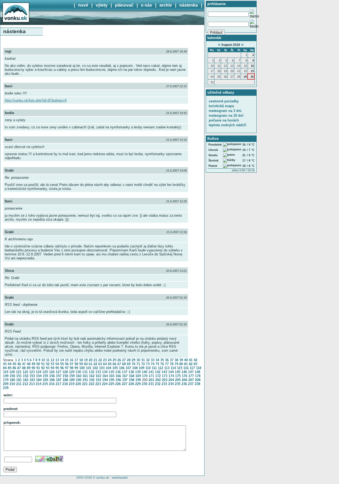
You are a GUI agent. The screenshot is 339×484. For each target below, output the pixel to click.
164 (105, 376)
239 (5, 388)
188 (65, 380)
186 (52, 380)
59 (81, 364)
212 (25, 384)
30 (138, 360)
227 (124, 384)
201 (151, 380)
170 (145, 376)
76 (162, 364)
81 (186, 364)
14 (62, 360)
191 (85, 380)
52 (48, 364)
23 (105, 360)
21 (95, 360)
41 (191, 360)
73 (148, 364)
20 (90, 360)
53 (52, 364)
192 (92, 380)
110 (148, 368)
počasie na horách (224, 120)
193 (98, 380)
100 (82, 368)
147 (191, 372)
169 (138, 376)
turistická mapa (221, 106)
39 (181, 360)
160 (78, 376)
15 (67, 360)
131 (85, 372)
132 (91, 372)
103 (102, 368)
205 (178, 380)
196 (118, 380)
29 (133, 360)
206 (184, 380)
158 (65, 376)
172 (158, 376)
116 (186, 368)
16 (71, 360)
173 (164, 376)
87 (19, 368)
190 (78, 380)
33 (152, 360)
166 (118, 376)
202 (158, 380)
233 (164, 384)
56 (67, 364)
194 (105, 380)
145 (177, 372)
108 (135, 368)
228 (131, 384)
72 (143, 364)
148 (197, 372)
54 (57, 364)
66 (114, 364)
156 (52, 376)
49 (33, 364)
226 (118, 384)
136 (118, 372)
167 (125, 376)
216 (52, 384)
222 (91, 384)
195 (111, 380)
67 (119, 364)
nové (83, 5)
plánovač (124, 5)
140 (144, 372)
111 (154, 368)
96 (62, 368)
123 (32, 372)
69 (129, 364)
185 (45, 380)
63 (100, 364)
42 (195, 360)
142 (157, 372)
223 (98, 384)
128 (65, 372)
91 (38, 368)
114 (173, 368)
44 (9, 364)
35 (162, 360)
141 (151, 372)
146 (184, 372)
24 (109, 360)
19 (86, 360)
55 (62, 364)
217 (58, 384)
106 (121, 368)
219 (71, 384)
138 (131, 372)
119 (5, 372)
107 (128, 368)
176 (184, 376)
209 (5, 384)
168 (131, 376)
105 (115, 368)
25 (114, 360)
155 (45, 376)
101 (88, 368)
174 (171, 376)
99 (76, 368)
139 (138, 372)
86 (14, 368)
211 (18, 384)
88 (24, 368)
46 (19, 364)
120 (12, 372)
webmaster (120, 477)
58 (76, 364)
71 (138, 364)
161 (85, 376)
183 (32, 380)
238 (197, 384)
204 (171, 380)
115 (179, 368)
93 (48, 368)
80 (181, 364)
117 (192, 368)
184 (39, 380)
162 (92, 376)
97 (67, 368)
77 (167, 364)
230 (144, 384)
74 (152, 364)
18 (81, 360)
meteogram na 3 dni (225, 111)
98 (71, 368)
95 (57, 368)
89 (28, 368)
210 (12, 384)
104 (108, 368)
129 (71, 372)
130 (78, 372)
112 (160, 368)
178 (197, 376)
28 (129, 360)
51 (43, 364)
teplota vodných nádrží (227, 125)
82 (191, 364)
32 (148, 360)
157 (58, 376)
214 (38, 384)
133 (98, 372)
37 (171, 360)
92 (43, 368)
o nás (146, 5)
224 (105, 384)
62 (95, 364)
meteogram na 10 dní (226, 115)
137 (124, 372)
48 (28, 364)
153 (32, 376)
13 (57, 360)
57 (71, 364)
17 (76, 360)
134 (105, 372)
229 (138, 384)
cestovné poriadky (224, 101)
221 (85, 384)
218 (65, 384)
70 (133, 364)
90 (33, 368)
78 (171, 364)
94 (52, 368)
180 (12, 380)
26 (119, 360)
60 (86, 364)
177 (191, 376)
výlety (102, 5)
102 (95, 368)
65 (109, 364)
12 (52, 360)
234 (171, 384)
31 (143, 360)
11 (48, 360)
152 (25, 376)
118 (198, 368)
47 (24, 364)
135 (111, 372)
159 (72, 376)
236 (184, 384)
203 (164, 380)
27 (124, 360)
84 (5, 368)
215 (45, 384)
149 (5, 376)
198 (131, 380)
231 (151, 384)
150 (12, 376)
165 (111, 376)
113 (167, 368)
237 (191, 384)
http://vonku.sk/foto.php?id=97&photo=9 (35, 100)
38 (176, 360)
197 (125, 380)
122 (25, 372)
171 (151, 376)
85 (9, 368)
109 (141, 368)
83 (195, 364)
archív (165, 5)
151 (19, 376)
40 (186, 360)
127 (58, 372)
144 (171, 372)
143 (164, 372)
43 (5, 364)
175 (178, 376)
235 (177, 384)
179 (5, 380)
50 (38, 364)
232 (157, 384)
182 (25, 380)
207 (191, 380)
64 (105, 364)
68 (124, 364)
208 (197, 380)
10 (43, 360)
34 (157, 360)
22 (100, 360)
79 (176, 364)
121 (18, 372)
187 (58, 380)
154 (39, 376)
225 (111, 384)
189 (72, 380)
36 (167, 360)
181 (19, 380)
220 (78, 384)
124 (38, 372)
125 (45, 372)
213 (32, 384)
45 (14, 364)
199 (138, 380)
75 (157, 364)
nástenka (188, 5)
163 (98, 376)
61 (90, 364)
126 (52, 372)
